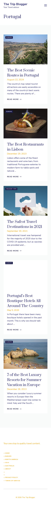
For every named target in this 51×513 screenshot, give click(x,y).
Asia (7, 462)
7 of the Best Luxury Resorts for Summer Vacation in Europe (24, 379)
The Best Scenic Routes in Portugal (23, 73)
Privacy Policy (11, 477)
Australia (9, 466)
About (8, 469)
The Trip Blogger (15, 4)
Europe (9, 37)
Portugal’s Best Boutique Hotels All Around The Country (25, 300)
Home (7, 453)
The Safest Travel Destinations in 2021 (24, 224)
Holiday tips (11, 189)
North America (11, 459)
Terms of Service (12, 481)
